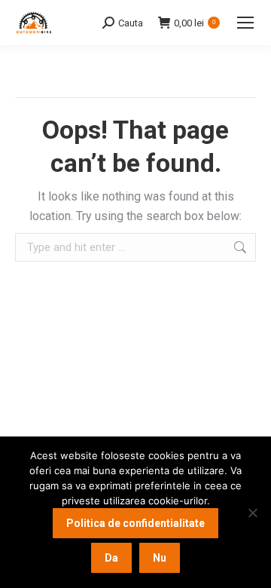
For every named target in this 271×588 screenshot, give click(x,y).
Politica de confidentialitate (135, 523)
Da (111, 558)
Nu (159, 558)
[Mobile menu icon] (245, 22)
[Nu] (252, 512)
